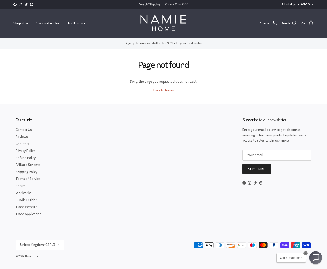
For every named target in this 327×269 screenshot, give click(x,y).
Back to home (163, 90)
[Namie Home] (163, 23)
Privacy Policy (25, 151)
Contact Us (24, 130)
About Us (22, 144)
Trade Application (28, 214)
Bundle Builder (26, 200)
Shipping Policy (27, 172)
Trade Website (26, 207)
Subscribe (256, 169)
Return (20, 186)
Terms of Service (28, 179)
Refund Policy (26, 158)
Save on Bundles (47, 23)
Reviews (22, 137)
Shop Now (20, 23)
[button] (315, 257)
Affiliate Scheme (28, 165)
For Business (76, 23)
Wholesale (23, 193)
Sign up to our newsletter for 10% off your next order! (163, 43)
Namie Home (33, 256)
